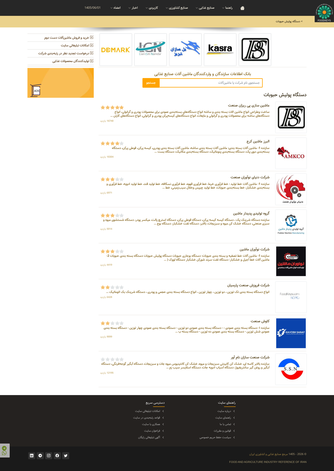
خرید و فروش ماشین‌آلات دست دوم (67, 37)
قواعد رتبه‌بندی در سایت (146, 417)
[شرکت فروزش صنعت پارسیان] (291, 297)
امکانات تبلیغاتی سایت (75, 45)
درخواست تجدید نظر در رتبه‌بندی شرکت (64, 53)
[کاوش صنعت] (291, 333)
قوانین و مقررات (222, 430)
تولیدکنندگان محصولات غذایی (71, 61)
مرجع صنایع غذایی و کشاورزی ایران (268, 454)
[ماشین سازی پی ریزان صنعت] (291, 117)
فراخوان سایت (152, 430)
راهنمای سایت (223, 417)
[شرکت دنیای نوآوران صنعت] (291, 189)
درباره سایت (224, 411)
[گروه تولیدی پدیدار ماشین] (291, 225)
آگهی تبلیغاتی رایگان (149, 437)
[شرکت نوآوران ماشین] (291, 261)
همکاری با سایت (151, 424)
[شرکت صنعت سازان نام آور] (291, 369)
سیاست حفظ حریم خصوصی (215, 437)
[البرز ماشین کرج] (291, 153)
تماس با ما (225, 424)
